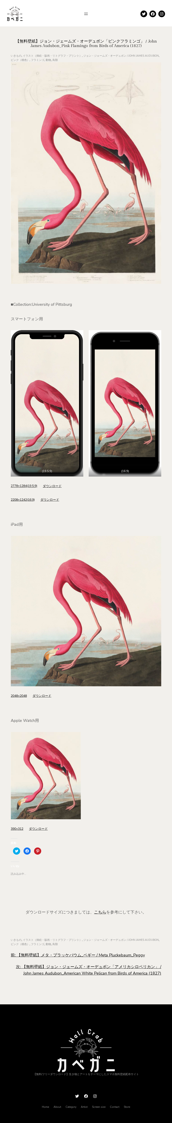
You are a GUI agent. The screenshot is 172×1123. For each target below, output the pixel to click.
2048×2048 (19, 695)
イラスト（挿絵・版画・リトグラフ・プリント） (52, 56)
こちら (100, 912)
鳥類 (55, 60)
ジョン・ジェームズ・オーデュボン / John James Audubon (121, 56)
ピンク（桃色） (20, 60)
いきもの (16, 56)
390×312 (17, 828)
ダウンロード (52, 486)
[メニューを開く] (86, 14)
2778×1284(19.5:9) (24, 486)
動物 (48, 60)
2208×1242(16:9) (23, 499)
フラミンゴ (37, 60)
